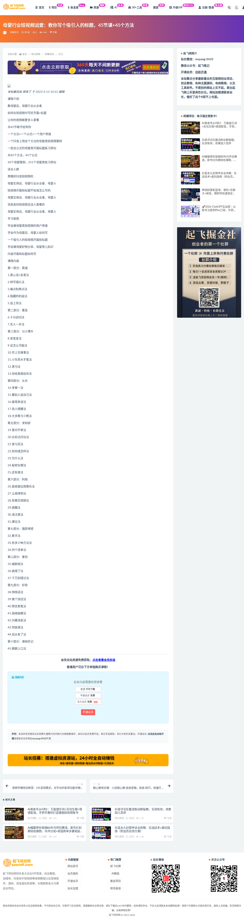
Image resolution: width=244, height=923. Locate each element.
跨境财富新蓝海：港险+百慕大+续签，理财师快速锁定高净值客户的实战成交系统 (218, 193)
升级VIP (183, 6)
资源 (99, 6)
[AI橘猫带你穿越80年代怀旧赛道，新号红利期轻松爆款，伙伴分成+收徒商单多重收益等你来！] (14, 832)
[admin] (5, 32)
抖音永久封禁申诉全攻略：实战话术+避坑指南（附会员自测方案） (219, 177)
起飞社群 (115, 866)
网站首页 (72, 866)
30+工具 (140, 6)
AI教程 (115, 873)
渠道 (158, 6)
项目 (57, 6)
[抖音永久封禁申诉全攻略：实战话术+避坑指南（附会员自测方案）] (101, 832)
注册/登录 (212, 6)
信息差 (77, 6)
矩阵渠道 (115, 888)
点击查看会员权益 (103, 660)
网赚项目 (14, 32)
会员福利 (72, 873)
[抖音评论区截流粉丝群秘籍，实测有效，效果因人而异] (101, 814)
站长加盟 (72, 888)
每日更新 (35, 54)
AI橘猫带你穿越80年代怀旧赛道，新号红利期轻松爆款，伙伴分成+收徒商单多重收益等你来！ (55, 831)
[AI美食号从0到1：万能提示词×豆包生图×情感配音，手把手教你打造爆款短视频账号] (14, 814)
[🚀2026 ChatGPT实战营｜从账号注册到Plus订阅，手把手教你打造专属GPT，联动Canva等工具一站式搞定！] (190, 211)
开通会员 (88, 712)
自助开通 (201, 72)
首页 (41, 7)
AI (118, 6)
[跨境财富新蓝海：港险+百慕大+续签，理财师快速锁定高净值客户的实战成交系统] (190, 194)
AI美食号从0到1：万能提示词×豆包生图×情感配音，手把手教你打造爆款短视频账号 (219, 126)
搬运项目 (115, 881)
